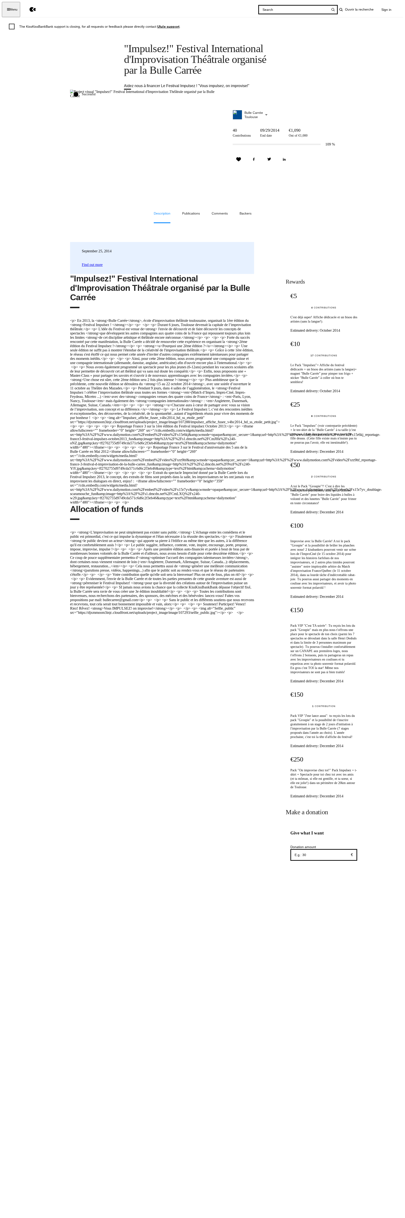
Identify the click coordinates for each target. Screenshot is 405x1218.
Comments (220, 213)
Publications (191, 213)
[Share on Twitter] (269, 159)
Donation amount (303, 847)
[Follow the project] (238, 159)
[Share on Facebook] (254, 159)
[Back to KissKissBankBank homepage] (29, 9)
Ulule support (168, 26)
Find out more (92, 265)
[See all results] (333, 9)
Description (162, 213)
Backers (245, 213)
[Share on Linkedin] (284, 159)
